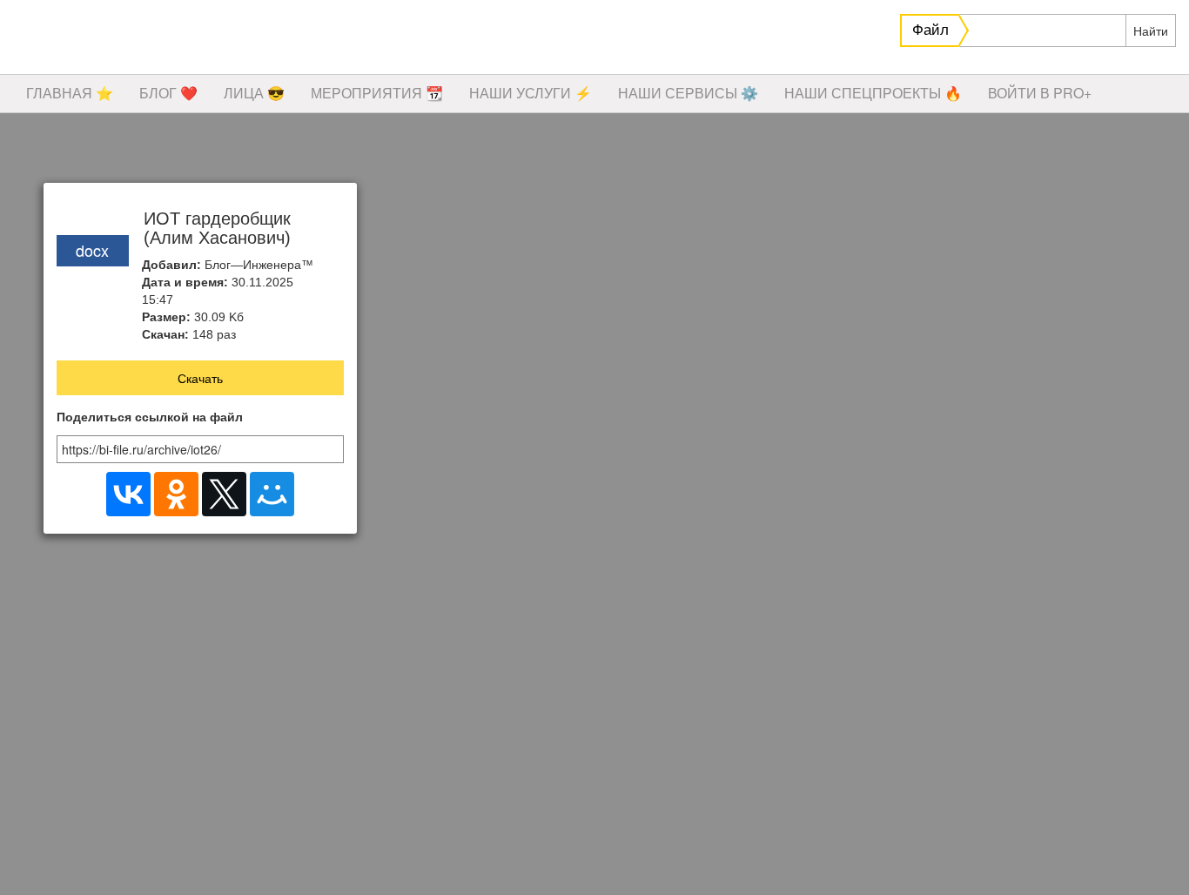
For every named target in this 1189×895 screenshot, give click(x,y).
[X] (224, 494)
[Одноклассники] (176, 494)
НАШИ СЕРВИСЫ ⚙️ (688, 93)
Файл (930, 30)
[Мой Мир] (272, 494)
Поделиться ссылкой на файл (150, 417)
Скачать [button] (200, 378)
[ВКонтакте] (128, 494)
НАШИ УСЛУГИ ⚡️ (530, 93)
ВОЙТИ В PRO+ (1040, 93)
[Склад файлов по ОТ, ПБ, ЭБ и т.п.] (261, 39)
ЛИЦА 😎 (254, 93)
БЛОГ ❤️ (168, 93)
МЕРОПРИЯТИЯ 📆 (377, 93)
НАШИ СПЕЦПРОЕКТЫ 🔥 (873, 93)
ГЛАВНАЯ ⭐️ (69, 93)
